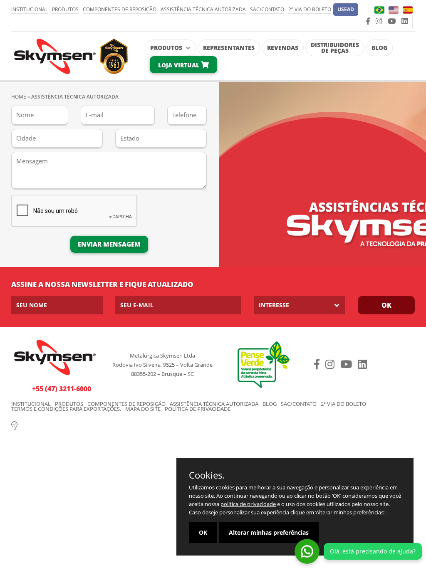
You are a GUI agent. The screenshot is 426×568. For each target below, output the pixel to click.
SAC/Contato (267, 9)
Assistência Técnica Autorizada (203, 9)
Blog (379, 48)
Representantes (229, 48)
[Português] (379, 10)
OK (203, 532)
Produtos (65, 9)
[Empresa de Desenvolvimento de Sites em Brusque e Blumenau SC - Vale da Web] (14, 425)
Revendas (282, 48)
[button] (345, 9)
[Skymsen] (69, 55)
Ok (386, 305)
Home (18, 96)
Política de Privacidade (197, 409)
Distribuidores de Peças (335, 47)
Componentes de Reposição (119, 9)
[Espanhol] (408, 10)
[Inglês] (394, 10)
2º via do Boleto (309, 9)
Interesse (274, 305)
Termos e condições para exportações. (66, 409)
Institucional (29, 9)
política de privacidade (248, 504)
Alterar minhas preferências (269, 532)
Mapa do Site (143, 409)
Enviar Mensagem (109, 244)
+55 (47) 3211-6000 (61, 388)
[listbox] (299, 305)
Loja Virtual (179, 65)
